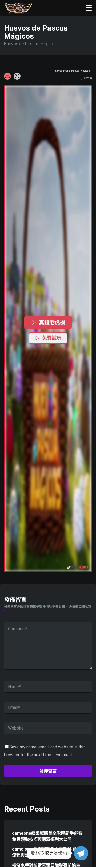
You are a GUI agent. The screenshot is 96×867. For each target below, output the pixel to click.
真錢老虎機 (52, 322)
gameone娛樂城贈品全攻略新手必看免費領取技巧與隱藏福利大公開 (47, 836)
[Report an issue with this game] (7, 76)
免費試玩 (51, 338)
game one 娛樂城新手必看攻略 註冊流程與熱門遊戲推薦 (46, 852)
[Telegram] (81, 853)
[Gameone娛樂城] (18, 7)
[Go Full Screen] (17, 76)
